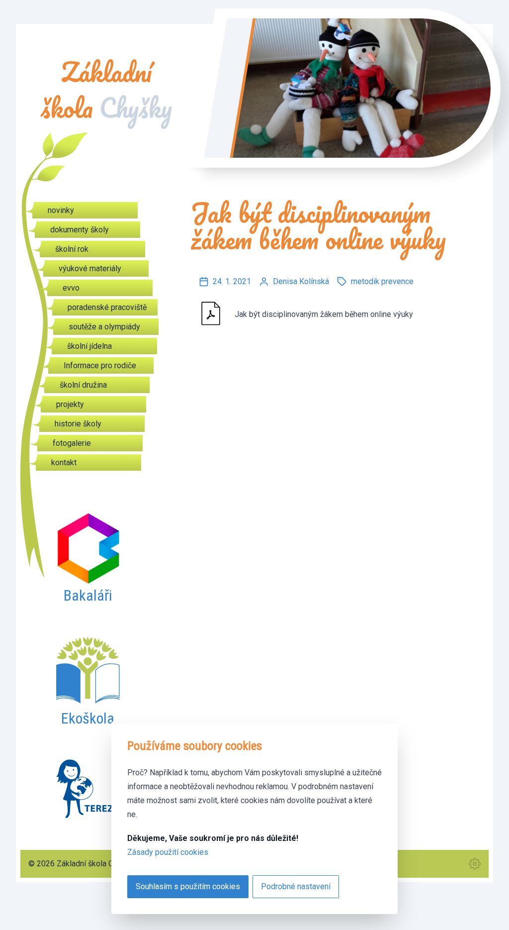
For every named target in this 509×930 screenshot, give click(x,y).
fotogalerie (72, 443)
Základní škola (106, 90)
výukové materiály (90, 268)
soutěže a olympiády (104, 326)
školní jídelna (89, 346)
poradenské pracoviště (107, 307)
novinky (61, 210)
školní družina (83, 385)
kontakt (64, 462)
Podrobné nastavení (296, 886)
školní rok (71, 249)
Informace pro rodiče (100, 365)
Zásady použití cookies (167, 852)
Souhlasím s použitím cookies (188, 886)
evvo (71, 288)
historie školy (78, 423)
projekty (70, 404)
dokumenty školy (79, 229)
